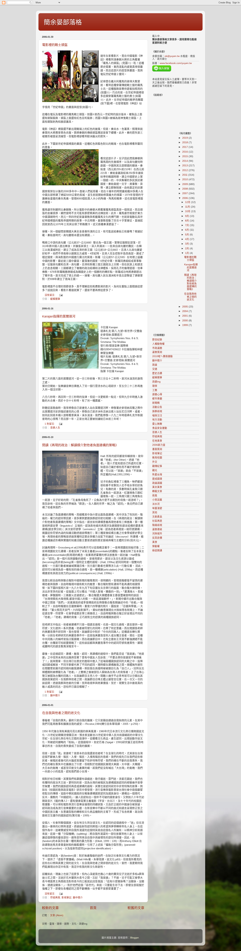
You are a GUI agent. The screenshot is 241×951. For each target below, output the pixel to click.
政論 (154, 364)
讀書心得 (157, 394)
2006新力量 (158, 445)
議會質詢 (157, 352)
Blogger (134, 937)
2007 (185, 193)
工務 (154, 390)
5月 (187, 234)
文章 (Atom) (56, 915)
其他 (154, 512)
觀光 (154, 470)
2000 (185, 320)
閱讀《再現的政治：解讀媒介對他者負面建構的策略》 (80, 445)
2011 (185, 175)
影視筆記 (66, 897)
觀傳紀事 (157, 466)
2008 (185, 188)
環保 (154, 386)
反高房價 (157, 537)
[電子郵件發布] (60, 295)
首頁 (93, 908)
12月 (188, 202)
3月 (187, 243)
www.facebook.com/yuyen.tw (176, 63)
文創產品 (157, 516)
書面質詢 (157, 449)
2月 (187, 248)
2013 (185, 165)
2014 (185, 161)
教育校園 (157, 457)
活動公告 (157, 407)
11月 (188, 206)
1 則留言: (50, 423)
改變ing (156, 381)
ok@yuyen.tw (172, 56)
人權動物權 (158, 343)
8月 (187, 220)
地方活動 (157, 419)
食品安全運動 (159, 428)
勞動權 (156, 546)
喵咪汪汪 (157, 415)
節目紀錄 (157, 339)
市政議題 (157, 348)
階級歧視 (157, 525)
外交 (154, 462)
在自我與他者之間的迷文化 (61, 713)
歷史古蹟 (157, 373)
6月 (187, 230)
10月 (188, 211)
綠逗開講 (157, 550)
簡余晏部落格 (63, 22)
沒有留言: (50, 295)
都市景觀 (157, 398)
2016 (185, 151)
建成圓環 (157, 478)
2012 (185, 170)
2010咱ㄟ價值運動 (162, 356)
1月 (187, 253)
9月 (187, 216)
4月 (187, 239)
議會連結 (157, 529)
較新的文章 (50, 908)
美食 (154, 542)
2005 (185, 306)
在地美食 (157, 440)
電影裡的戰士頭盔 (55, 45)
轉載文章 (157, 491)
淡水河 (156, 504)
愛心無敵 (157, 423)
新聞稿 (156, 403)
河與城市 (157, 533)
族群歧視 (157, 411)
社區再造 (157, 521)
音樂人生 (55, 427)
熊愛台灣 (157, 474)
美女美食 (157, 487)
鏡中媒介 (55, 695)
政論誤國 (157, 483)
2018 (185, 142)
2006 (185, 198)
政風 (154, 495)
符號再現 (55, 897)
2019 (185, 138)
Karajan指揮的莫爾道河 (58, 316)
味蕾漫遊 (157, 508)
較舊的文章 (136, 908)
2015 (185, 156)
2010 (185, 179)
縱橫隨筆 (55, 299)
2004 (185, 311)
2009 (185, 184)
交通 (154, 369)
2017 (185, 147)
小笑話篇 (157, 499)
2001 (185, 315)
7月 (187, 225)
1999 (185, 325)
